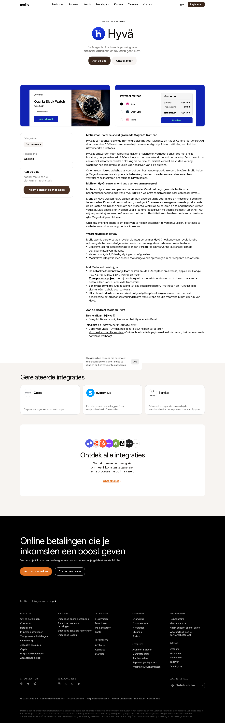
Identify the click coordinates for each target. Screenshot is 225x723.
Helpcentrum (177, 619)
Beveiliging (176, 666)
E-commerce (102, 619)
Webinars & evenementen (146, 666)
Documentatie (140, 623)
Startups (99, 653)
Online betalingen (30, 619)
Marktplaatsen (103, 627)
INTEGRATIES (107, 21)
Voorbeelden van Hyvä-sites (106, 332)
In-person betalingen (31, 632)
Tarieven (174, 661)
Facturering (26, 640)
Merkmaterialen (140, 653)
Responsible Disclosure (98, 698)
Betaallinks (26, 627)
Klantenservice (178, 623)
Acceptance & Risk (30, 657)
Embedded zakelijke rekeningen (75, 630)
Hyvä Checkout (163, 239)
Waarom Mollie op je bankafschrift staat (181, 633)
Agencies (100, 649)
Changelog (138, 619)
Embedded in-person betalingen (69, 625)
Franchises (101, 623)
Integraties (38, 601)
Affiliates (100, 645)
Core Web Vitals (99, 328)
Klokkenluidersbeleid (122, 698)
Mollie (24, 601)
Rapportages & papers (144, 662)
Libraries (137, 632)
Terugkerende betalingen (34, 636)
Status (136, 636)
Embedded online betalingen (73, 619)
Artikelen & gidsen (142, 649)
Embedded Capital (67, 634)
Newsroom (176, 657)
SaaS (98, 632)
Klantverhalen (140, 658)
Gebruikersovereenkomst (52, 698)
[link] (89, 443)
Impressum (139, 698)
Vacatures (175, 653)
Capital (24, 649)
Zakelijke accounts (30, 645)
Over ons (175, 649)
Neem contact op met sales (185, 627)
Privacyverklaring (76, 698)
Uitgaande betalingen (32, 653)
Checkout (25, 623)
